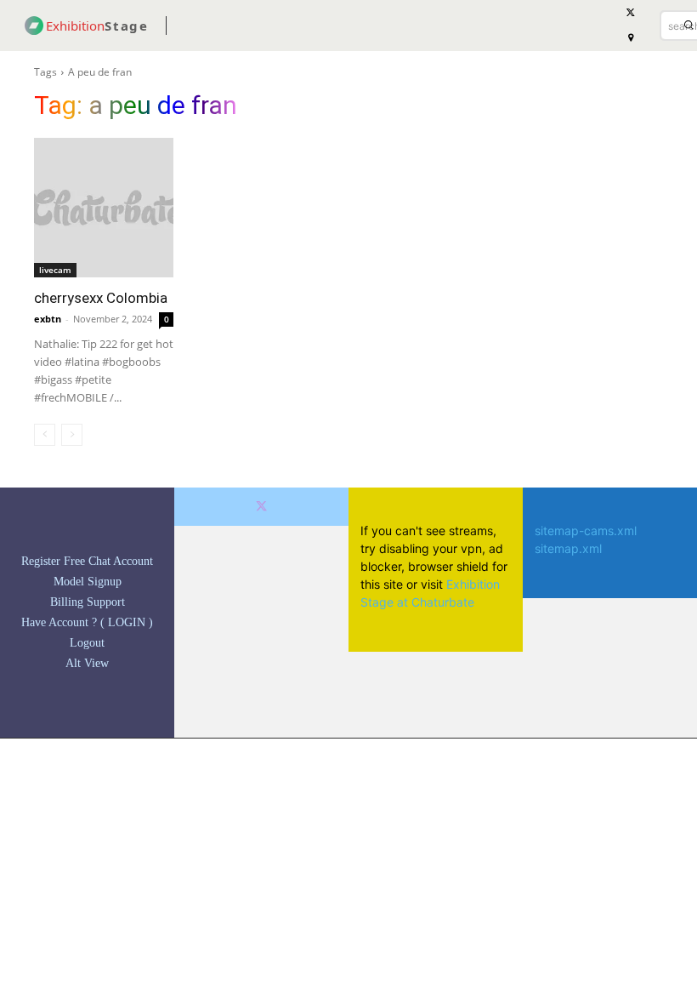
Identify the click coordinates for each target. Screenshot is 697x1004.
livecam (55, 270)
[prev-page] (44, 435)
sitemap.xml (568, 548)
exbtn (47, 318)
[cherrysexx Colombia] (103, 207)
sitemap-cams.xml (586, 530)
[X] (261, 507)
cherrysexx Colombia (100, 297)
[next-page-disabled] (71, 435)
